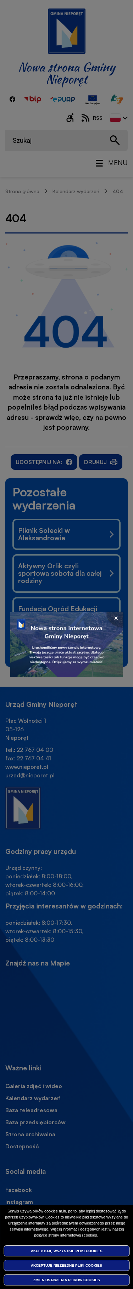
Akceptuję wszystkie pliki (66, 1251)
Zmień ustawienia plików (66, 1280)
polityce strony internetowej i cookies (65, 1235)
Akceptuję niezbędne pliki (66, 1265)
